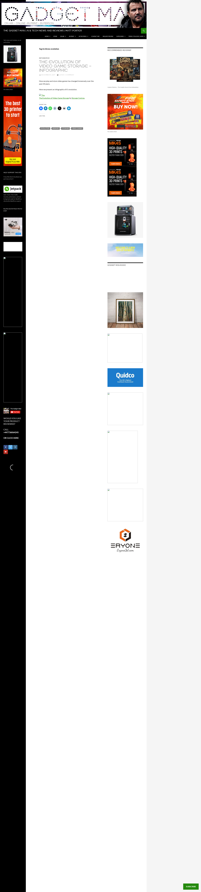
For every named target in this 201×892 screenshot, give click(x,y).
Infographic (44, 58)
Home (47, 36)
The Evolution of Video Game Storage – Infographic (65, 66)
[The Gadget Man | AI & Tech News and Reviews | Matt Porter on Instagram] (15, 447)
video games (77, 128)
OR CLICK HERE (11, 438)
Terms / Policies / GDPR (135, 36)
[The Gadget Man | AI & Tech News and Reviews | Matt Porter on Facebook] (5, 447)
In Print (71, 36)
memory (56, 128)
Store (55, 36)
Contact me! (95, 36)
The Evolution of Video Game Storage (54, 98)
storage (65, 128)
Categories (120, 36)
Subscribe (191, 886)
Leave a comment (66, 75)
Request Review (108, 36)
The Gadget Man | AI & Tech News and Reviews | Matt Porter (42, 30)
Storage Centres (78, 98)
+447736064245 (11, 432)
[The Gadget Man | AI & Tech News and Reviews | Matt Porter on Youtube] (5, 452)
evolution (45, 128)
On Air (62, 36)
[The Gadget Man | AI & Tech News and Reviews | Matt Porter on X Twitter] (10, 447)
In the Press (83, 36)
